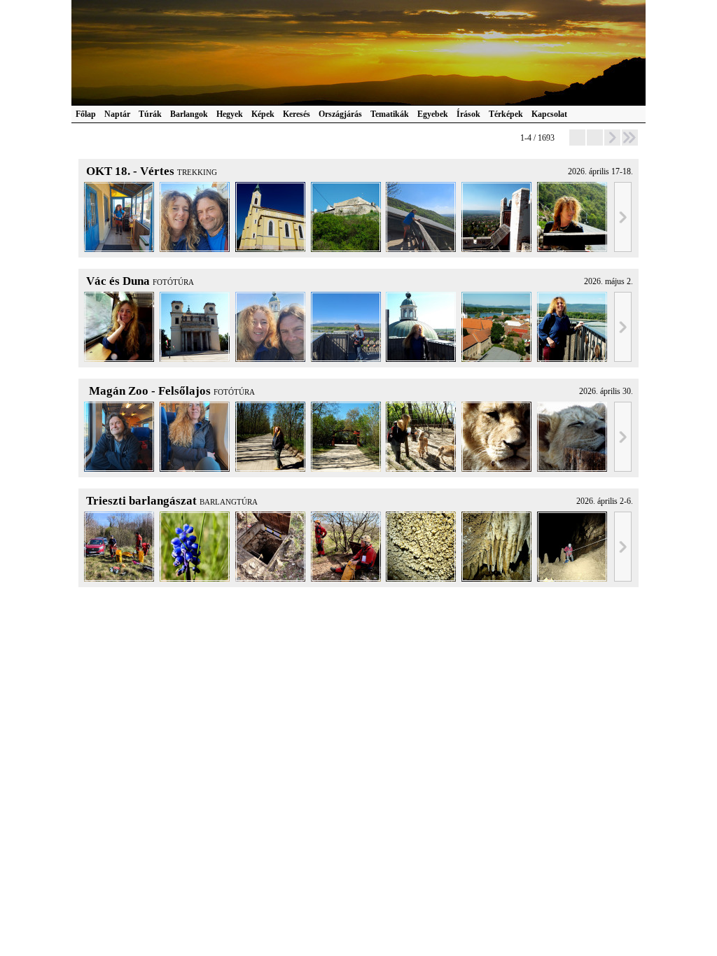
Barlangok (189, 114)
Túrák (150, 114)
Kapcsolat (549, 114)
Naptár (117, 114)
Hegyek (229, 114)
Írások (468, 114)
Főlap (86, 114)
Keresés (296, 114)
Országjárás (340, 114)
